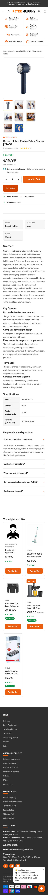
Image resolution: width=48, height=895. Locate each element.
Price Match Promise (11, 771)
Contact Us (7, 784)
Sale (5, 746)
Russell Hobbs (10, 137)
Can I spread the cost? (24, 491)
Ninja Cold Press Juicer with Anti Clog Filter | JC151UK (33, 609)
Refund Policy (8, 818)
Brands (11, 51)
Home (5, 51)
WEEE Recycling (9, 797)
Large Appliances (10, 725)
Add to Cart (34, 179)
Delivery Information (11, 759)
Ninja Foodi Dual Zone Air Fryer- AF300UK (12, 606)
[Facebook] (5, 866)
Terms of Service (9, 806)
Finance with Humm (11, 767)
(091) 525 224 (12, 845)
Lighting (6, 721)
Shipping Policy (9, 814)
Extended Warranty (11, 763)
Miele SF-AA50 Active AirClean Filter (11, 673)
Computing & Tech (10, 737)
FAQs (5, 780)
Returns (6, 776)
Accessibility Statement (12, 801)
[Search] (9, 11)
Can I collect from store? (24, 464)
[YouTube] (17, 866)
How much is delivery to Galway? (24, 439)
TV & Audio (7, 733)
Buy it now (10, 188)
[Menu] (3, 11)
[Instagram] (11, 866)
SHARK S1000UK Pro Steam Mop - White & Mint (34, 556)
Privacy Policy (8, 810)
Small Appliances (10, 729)
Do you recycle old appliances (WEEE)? (24, 482)
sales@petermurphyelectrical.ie (21, 849)
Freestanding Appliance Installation (10, 552)
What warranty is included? (24, 473)
